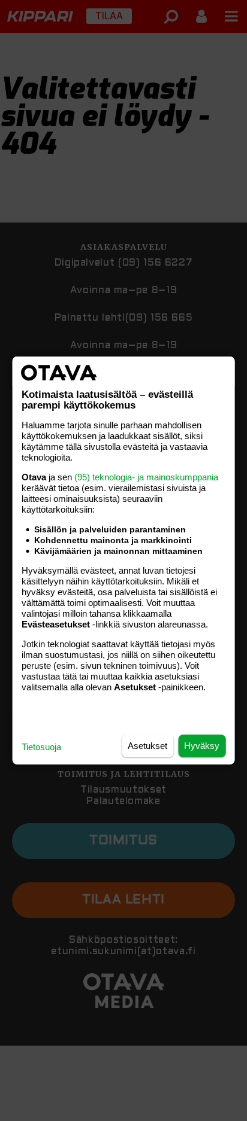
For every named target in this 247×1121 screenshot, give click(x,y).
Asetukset (147, 746)
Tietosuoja (41, 747)
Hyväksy (201, 746)
